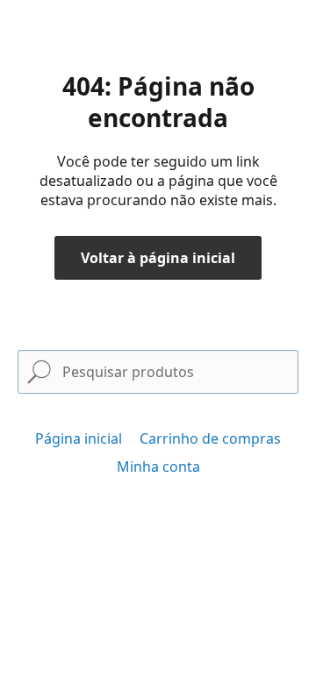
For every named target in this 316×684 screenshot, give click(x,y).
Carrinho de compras (210, 438)
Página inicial (78, 438)
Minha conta (158, 466)
